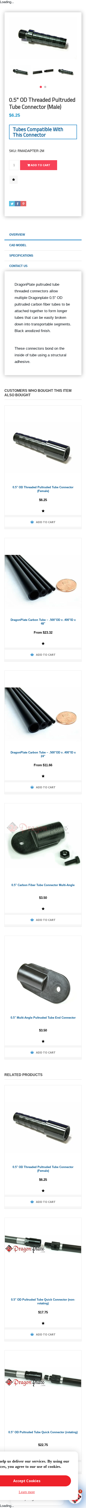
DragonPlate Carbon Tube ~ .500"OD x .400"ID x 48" (43, 621)
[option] (20, 71)
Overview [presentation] (17, 234)
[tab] (43, 235)
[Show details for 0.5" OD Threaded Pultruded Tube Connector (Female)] (43, 444)
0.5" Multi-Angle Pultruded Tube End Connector (43, 1017)
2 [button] (45, 87)
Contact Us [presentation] (18, 266)
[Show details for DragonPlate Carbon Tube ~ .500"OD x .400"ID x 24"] (43, 709)
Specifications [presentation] (21, 255)
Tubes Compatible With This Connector (38, 132)
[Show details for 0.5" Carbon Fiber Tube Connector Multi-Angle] (43, 841)
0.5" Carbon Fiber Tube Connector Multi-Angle (43, 885)
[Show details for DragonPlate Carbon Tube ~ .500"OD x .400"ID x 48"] (43, 576)
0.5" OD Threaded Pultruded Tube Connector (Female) (43, 489)
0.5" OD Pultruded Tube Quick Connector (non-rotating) (43, 1301)
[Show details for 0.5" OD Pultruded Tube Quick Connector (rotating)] (43, 1388)
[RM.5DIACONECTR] (43, 974)
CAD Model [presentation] (17, 245)
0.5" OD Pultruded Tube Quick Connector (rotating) (43, 1432)
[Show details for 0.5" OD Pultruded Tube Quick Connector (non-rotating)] (43, 1256)
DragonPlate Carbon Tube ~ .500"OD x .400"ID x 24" (43, 754)
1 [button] (41, 87)
